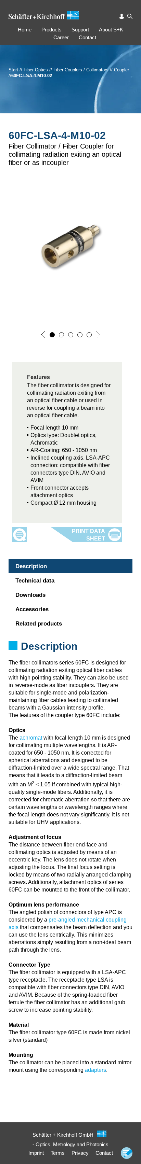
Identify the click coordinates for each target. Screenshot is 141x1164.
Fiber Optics (36, 69)
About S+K (111, 29)
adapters (95, 1070)
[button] (43, 334)
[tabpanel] (70, 655)
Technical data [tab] (34, 580)
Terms (58, 1153)
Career (61, 37)
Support (80, 29)
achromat (31, 738)
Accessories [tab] (32, 609)
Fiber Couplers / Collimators (80, 69)
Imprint (36, 1153)
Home (24, 29)
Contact (87, 37)
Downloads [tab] (30, 595)
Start (13, 69)
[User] (122, 16)
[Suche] (129, 16)
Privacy (80, 1153)
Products (51, 29)
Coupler (121, 69)
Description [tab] (31, 566)
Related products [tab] (38, 623)
